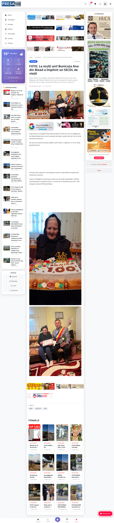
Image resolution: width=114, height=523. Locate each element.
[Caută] (85, 4)
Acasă (9, 15)
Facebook (14, 276)
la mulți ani (38, 408)
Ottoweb (104, 164)
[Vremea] (100, 4)
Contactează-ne (99, 158)
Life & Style (11, 34)
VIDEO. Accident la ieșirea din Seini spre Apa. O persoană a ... (17, 166)
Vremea (10, 43)
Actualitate (11, 20)
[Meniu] (110, 4)
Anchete (10, 24)
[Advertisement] (55, 159)
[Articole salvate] (95, 4)
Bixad (30, 408)
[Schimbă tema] (105, 4)
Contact (10, 38)
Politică (10, 29)
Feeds (99, 170)
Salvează (77, 61)
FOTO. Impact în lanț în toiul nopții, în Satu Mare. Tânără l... (17, 189)
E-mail (14, 286)
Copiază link (14, 290)
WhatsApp (14, 281)
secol (45, 408)
